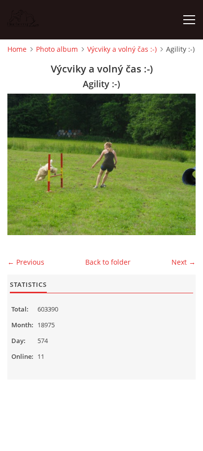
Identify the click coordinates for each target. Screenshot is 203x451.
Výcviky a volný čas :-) (122, 49)
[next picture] (180, 164)
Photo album (57, 49)
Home (17, 49)
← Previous (25, 262)
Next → (183, 262)
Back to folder (108, 262)
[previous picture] (23, 164)
